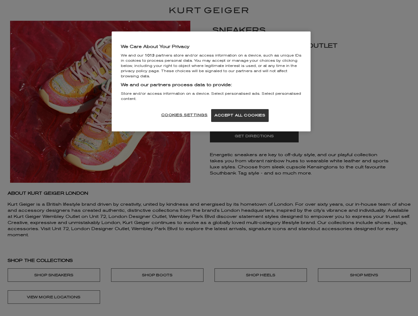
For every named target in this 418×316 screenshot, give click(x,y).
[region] (211, 81)
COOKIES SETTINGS (184, 115)
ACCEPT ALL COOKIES (240, 115)
